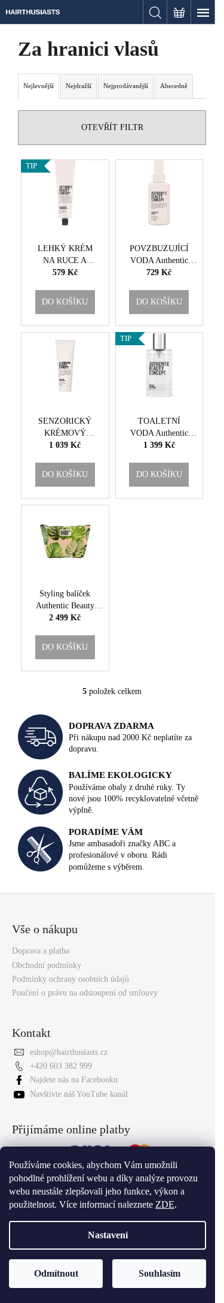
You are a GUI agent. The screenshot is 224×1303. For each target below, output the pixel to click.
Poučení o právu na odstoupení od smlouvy (85, 992)
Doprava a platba (40, 950)
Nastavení (108, 1235)
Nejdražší (78, 85)
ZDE (164, 1204)
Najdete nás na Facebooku (74, 1079)
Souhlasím (159, 1273)
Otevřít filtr (112, 127)
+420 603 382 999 (61, 1065)
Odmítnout (56, 1273)
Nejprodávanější (125, 85)
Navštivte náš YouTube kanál (79, 1094)
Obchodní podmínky (46, 965)
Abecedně (174, 85)
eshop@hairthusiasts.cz (69, 1052)
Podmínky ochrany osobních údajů (70, 979)
